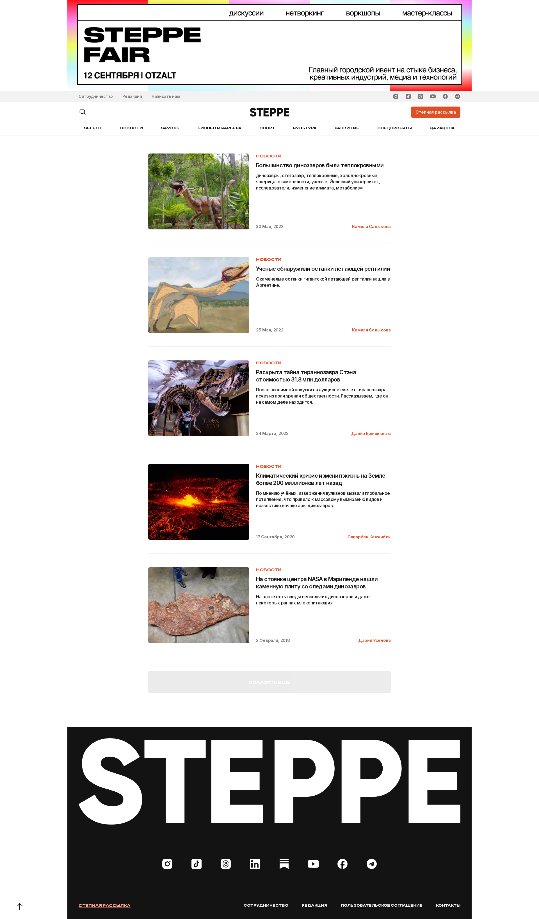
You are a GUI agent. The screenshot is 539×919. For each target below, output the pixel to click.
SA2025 (170, 128)
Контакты (448, 905)
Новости (131, 128)
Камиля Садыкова (371, 226)
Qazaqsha (442, 128)
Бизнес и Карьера (219, 128)
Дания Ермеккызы (371, 433)
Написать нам (166, 96)
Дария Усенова (374, 640)
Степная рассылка (105, 905)
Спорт (267, 128)
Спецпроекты (394, 128)
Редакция (132, 96)
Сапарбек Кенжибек (369, 536)
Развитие (347, 128)
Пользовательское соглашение (381, 905)
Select (93, 128)
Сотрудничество (96, 96)
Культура (304, 128)
